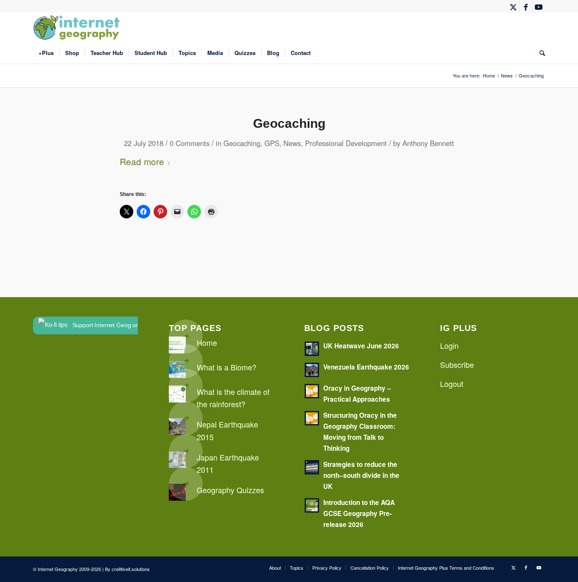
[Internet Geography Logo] (78, 27)
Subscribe (457, 364)
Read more (142, 161)
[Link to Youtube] (538, 6)
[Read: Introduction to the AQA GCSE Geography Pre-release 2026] (311, 505)
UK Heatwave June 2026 (361, 345)
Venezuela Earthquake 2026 (366, 367)
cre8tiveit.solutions (131, 568)
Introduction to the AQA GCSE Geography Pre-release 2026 (359, 513)
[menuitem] (46, 52)
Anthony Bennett (428, 143)
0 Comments (189, 143)
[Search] (539, 52)
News (292, 143)
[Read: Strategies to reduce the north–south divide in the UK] (311, 467)
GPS (271, 143)
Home (207, 342)
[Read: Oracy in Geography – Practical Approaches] (311, 391)
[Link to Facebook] (526, 6)
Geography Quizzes (230, 489)
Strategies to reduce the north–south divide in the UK (361, 475)
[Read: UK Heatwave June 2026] (311, 348)
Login (449, 345)
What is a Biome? (226, 366)
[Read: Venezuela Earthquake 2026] (311, 370)
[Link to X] (513, 6)
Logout (451, 383)
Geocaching (289, 123)
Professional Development (346, 143)
